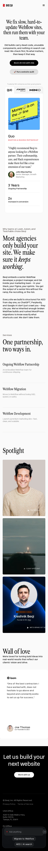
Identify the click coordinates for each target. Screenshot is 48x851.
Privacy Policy (9, 804)
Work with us (24, 775)
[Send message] (45, 832)
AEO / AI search (24, 844)
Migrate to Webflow (24, 838)
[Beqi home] (8, 5)
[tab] (9, 90)
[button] (44, 5)
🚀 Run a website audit (24, 72)
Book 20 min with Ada (24, 63)
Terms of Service (25, 804)
